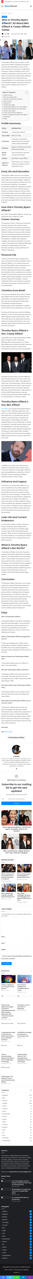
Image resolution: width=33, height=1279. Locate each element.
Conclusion (7, 116)
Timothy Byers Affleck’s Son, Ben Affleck (15, 109)
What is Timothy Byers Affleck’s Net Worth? (16, 114)
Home (4, 13)
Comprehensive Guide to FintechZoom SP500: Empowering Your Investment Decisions (8, 1036)
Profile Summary (7, 95)
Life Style (5, 1124)
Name (3, 936)
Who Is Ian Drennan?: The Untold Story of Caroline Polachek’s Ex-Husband (7, 876)
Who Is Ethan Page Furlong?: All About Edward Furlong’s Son (8, 895)
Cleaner (4, 1106)
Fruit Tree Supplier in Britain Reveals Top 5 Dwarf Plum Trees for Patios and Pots (21, 1182)
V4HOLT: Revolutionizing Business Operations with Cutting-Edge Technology (7, 1058)
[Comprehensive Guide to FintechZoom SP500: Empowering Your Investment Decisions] (8, 1027)
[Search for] (31, 7)
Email (3, 943)
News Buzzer (9, 732)
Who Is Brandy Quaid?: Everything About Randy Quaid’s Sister (24, 875)
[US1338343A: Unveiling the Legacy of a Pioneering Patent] (24, 1027)
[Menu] (2, 7)
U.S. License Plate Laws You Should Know (15, 1)
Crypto (4, 1111)
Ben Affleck (4, 409)
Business (4, 1100)
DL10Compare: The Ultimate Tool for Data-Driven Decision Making (8, 1079)
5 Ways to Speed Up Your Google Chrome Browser (7, 986)
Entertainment (6, 1114)
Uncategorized (6, 1140)
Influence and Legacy (9, 110)
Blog (3, 1098)
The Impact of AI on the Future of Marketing (23, 1006)
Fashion (4, 1116)
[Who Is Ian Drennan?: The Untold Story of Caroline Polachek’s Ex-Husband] (8, 868)
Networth (4, 1127)
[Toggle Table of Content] (26, 92)
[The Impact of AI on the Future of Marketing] (24, 999)
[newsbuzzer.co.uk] (11, 6)
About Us (10, 1269)
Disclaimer (26, 1269)
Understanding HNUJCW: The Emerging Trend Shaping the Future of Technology (24, 1058)
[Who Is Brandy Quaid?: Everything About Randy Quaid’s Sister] (24, 868)
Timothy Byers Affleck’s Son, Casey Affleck (15, 107)
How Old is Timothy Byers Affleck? (13, 99)
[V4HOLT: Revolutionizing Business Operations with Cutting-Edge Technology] (8, 1049)
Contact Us (16, 1272)
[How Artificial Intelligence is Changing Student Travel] (24, 979)
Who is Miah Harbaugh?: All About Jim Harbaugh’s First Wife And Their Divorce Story (24, 897)
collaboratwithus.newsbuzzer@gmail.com (20, 1171)
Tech (3, 1135)
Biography (5, 1095)
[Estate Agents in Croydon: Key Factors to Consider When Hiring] (6, 1191)
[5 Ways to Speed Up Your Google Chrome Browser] (8, 979)
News (3, 1130)
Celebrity (9, 13)
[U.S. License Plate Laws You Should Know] (6, 1200)
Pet (3, 1132)
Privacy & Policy (18, 1269)
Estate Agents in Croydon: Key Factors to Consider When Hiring (21, 1191)
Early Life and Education (10, 97)
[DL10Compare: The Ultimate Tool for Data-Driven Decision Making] (8, 1071)
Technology (5, 1138)
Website (3, 949)
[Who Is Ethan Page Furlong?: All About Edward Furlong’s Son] (8, 888)
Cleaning (4, 1108)
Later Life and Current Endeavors (13, 112)
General (4, 1119)
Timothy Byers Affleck (16, 737)
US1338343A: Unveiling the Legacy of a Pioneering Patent (24, 1034)
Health (4, 1122)
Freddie (6, 34)
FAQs (5, 118)
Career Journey (8, 101)
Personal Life (7, 103)
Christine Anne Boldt (9, 105)
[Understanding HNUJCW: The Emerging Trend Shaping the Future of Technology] (24, 1049)
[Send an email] (8, 34)
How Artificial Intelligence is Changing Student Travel (23, 987)
